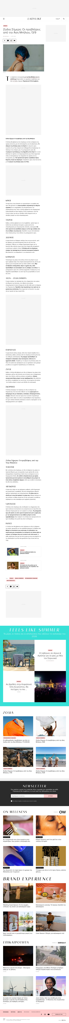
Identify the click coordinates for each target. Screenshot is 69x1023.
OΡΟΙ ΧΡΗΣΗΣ (26, 1011)
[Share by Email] (14, 40)
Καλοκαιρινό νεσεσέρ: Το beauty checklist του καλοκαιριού (51, 906)
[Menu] (3, 19)
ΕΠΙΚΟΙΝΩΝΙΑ (5, 1012)
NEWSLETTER (59, 1014)
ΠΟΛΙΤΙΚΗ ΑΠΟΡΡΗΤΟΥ (35, 1011)
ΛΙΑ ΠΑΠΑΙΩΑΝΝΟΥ (50, 660)
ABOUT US (20, 1012)
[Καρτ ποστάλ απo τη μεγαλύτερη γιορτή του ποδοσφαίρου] (18, 921)
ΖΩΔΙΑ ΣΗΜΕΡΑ (19, 578)
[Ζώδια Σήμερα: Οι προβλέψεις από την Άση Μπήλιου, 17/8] (18, 757)
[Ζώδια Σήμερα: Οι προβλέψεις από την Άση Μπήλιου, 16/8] (51, 757)
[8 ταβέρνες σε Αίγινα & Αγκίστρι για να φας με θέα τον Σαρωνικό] (18, 655)
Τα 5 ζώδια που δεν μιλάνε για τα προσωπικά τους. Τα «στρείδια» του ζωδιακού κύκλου (29, 566)
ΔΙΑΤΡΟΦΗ (7, 837)
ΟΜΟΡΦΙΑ (6, 867)
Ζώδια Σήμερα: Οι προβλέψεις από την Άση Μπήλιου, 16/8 (50, 772)
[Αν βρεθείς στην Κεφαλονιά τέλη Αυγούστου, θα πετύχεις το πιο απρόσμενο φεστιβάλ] (50, 686)
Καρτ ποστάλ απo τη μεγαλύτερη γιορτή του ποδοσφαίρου (17, 934)
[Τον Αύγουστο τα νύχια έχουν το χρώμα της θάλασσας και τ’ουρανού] (18, 856)
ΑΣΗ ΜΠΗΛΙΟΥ (6, 36)
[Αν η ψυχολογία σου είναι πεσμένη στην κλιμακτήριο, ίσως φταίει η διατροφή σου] (18, 825)
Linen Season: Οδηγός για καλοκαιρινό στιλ (50, 933)
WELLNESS (39, 837)
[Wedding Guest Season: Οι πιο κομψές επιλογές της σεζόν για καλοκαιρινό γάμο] (18, 893)
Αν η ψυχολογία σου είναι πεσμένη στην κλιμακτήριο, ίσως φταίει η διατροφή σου (16, 840)
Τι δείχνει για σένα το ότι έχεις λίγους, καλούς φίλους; (51, 871)
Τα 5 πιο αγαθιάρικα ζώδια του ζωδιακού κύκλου (28, 552)
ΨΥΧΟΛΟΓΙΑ (39, 867)
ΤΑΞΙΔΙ (19, 681)
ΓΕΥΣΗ (50, 650)
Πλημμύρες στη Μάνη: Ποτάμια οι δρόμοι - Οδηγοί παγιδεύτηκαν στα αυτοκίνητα (50, 968)
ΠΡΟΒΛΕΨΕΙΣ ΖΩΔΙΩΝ (31, 578)
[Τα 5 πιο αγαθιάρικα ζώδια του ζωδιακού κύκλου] (13, 551)
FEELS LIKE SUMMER (34, 630)
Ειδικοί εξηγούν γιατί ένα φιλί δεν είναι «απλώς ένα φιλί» (48, 840)
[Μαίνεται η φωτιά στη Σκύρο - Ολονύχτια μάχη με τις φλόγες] (18, 956)
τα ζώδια (15, 81)
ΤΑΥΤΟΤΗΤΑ (13, 1012)
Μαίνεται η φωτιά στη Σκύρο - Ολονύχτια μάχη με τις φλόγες (16, 968)
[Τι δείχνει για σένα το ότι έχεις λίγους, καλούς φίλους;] (51, 856)
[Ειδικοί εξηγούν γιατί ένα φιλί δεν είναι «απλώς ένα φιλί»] (51, 825)
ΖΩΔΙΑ (5, 25)
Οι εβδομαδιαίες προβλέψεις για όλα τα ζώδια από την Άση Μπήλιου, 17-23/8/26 (16, 741)
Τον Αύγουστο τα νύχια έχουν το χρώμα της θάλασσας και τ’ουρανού (17, 871)
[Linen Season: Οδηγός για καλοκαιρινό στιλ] (51, 921)
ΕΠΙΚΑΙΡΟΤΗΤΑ (16, 942)
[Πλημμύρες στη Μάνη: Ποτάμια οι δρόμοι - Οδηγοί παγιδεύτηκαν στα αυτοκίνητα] (51, 956)
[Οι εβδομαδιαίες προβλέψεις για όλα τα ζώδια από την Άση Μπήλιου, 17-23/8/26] (18, 726)
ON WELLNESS (15, 812)
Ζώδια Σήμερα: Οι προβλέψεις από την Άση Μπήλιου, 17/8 (17, 772)
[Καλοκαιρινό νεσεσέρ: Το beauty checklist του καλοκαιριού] (51, 893)
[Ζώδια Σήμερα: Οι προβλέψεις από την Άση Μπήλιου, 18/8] (51, 726)
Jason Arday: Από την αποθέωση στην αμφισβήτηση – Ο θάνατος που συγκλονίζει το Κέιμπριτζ (50, 999)
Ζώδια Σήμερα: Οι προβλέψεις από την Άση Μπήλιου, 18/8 (50, 741)
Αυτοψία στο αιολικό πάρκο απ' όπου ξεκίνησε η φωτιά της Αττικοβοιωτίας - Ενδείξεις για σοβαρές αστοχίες (15, 999)
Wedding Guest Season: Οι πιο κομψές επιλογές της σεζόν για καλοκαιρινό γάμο (16, 906)
